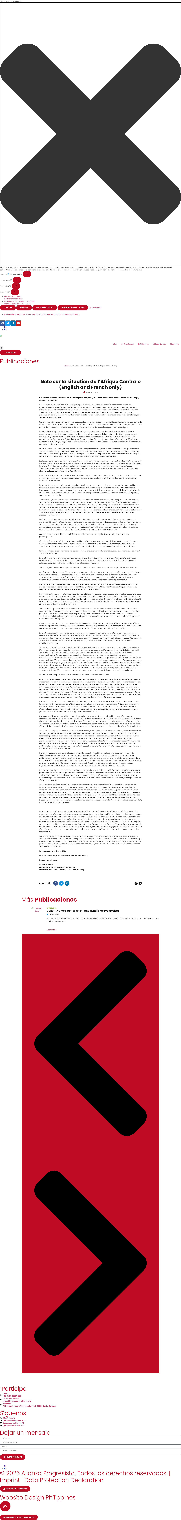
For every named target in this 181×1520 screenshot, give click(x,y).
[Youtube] (18, 323)
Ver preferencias (45, 307)
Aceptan (7, 307)
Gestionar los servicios (13, 299)
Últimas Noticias (159, 344)
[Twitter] (7, 323)
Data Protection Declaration (64, 1480)
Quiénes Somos (127, 344)
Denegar (24, 307)
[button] (90, 134)
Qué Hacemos (143, 344)
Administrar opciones (12, 296)
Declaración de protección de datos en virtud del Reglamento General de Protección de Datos (41, 314)
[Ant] (136, 883)
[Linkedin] (13, 323)
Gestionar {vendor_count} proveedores (19, 301)
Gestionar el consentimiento (18, 1517)
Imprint (10, 1480)
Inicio (115, 344)
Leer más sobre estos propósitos (17, 304)
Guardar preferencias (73, 307)
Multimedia (174, 344)
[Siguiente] (140, 883)
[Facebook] (2, 323)
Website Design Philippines (38, 1497)
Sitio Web (67, 366)
